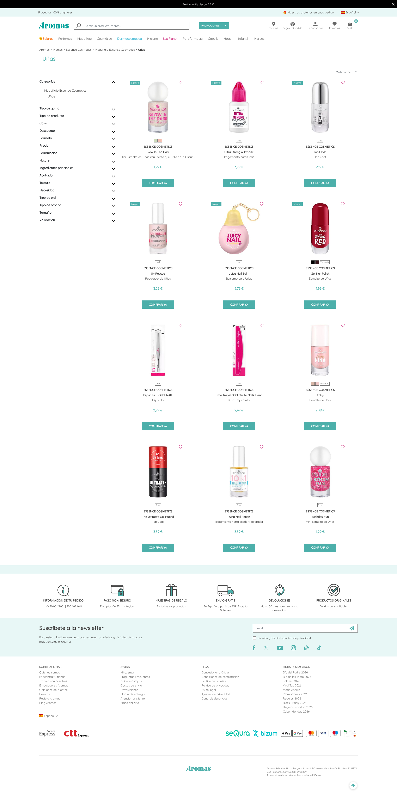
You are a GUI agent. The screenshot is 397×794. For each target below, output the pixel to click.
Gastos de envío (131, 685)
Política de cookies (214, 681)
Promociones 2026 (295, 694)
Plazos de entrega (133, 694)
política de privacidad (297, 638)
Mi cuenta (127, 672)
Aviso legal (209, 690)
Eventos (44, 694)
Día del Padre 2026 (295, 672)
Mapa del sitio (130, 703)
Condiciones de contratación (220, 677)
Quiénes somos (49, 672)
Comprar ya (158, 183)
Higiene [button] (152, 39)
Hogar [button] (228, 39)
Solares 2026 (291, 681)
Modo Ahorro (291, 690)
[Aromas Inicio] (54, 28)
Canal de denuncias (214, 698)
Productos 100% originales (55, 12)
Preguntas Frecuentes (135, 677)
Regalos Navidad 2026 (298, 707)
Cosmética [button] (104, 39)
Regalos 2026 (292, 698)
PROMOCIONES (210, 25)
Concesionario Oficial (215, 672)
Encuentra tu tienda (52, 677)
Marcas (259, 39)
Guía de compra (131, 681)
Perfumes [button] (65, 39)
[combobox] (131, 26)
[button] (170, 39)
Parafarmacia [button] (193, 39)
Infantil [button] (243, 39)
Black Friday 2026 (294, 703)
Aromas (44, 49)
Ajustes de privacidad (216, 694)
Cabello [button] (213, 39)
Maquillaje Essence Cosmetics (115, 49)
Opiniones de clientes (53, 690)
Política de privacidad (215, 685)
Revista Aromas (49, 698)
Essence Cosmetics (79, 49)
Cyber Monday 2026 (296, 711)
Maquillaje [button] (84, 39)
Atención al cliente (133, 698)
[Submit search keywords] (78, 26)
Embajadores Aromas (53, 685)
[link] (46, 39)
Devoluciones (129, 690)
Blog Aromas (47, 703)
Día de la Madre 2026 (297, 677)
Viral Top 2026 (292, 685)
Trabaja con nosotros (53, 681)
